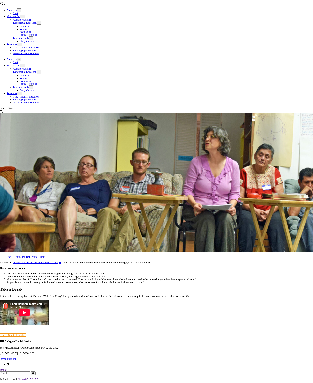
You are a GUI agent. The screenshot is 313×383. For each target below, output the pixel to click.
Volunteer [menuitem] (25, 29)
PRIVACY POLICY (28, 378)
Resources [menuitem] (12, 44)
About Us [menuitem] (12, 10)
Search (3, 108)
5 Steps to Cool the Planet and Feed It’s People (37, 262)
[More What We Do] (22, 16)
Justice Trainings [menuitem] (28, 34)
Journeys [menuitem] (24, 26)
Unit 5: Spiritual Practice (13, 335)
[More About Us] (19, 10)
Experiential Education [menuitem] (25, 22)
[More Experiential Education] (39, 23)
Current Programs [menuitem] (22, 19)
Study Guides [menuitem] (27, 41)
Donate (3, 369)
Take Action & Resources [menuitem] (26, 47)
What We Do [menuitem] (13, 16)
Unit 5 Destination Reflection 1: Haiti (26, 256)
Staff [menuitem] (15, 13)
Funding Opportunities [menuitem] (24, 50)
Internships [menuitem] (25, 31)
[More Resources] (19, 44)
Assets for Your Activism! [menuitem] (26, 53)
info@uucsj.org (8, 358)
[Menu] (1, 2)
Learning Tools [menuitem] (21, 38)
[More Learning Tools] (31, 38)
